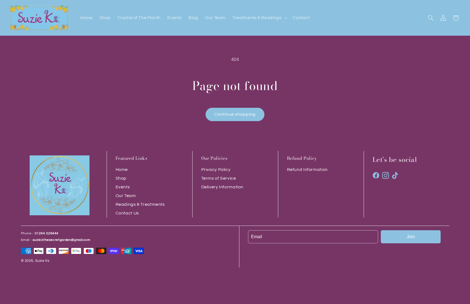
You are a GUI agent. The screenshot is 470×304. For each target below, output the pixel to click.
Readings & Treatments (140, 204)
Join (411, 236)
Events (123, 187)
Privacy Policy (216, 169)
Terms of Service (218, 178)
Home (122, 169)
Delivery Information (222, 187)
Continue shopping (235, 114)
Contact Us (127, 213)
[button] (259, 18)
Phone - (40, 233)
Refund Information (307, 169)
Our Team (126, 196)
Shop (121, 178)
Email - (55, 240)
